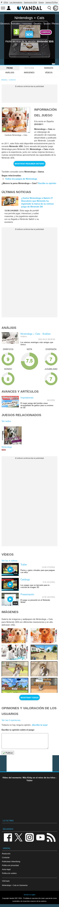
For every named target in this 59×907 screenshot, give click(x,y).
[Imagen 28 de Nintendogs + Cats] (44, 668)
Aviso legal (6, 869)
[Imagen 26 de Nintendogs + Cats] (44, 685)
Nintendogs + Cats (29, 18)
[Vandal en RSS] (51, 837)
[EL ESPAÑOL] (56, 8)
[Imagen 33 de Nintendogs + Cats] (15, 635)
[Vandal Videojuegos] (29, 7)
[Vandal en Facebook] (7, 837)
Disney (41, 2)
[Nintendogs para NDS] (12, 435)
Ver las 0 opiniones (11, 720)
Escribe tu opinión (47, 183)
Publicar (9, 753)
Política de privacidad (10, 865)
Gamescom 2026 (30, 2)
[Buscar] (49, 8)
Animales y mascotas (21, 23)
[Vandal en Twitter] (18, 837)
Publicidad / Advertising (11, 861)
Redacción (6, 854)
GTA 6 (6, 2)
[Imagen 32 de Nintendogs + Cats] (44, 635)
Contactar (6, 857)
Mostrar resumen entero (29, 164)
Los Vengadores (16, 2)
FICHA (10, 68)
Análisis (9, 72)
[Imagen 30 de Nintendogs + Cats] (44, 652)
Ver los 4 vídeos (9, 560)
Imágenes (29, 72)
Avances (48, 68)
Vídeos (48, 72)
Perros (55, 23)
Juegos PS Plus (51, 2)
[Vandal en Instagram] (29, 837)
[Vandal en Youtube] (40, 837)
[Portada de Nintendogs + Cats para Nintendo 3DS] (16, 120)
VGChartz (6, 881)
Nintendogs (7, 446)
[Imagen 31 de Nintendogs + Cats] (15, 652)
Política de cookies (9, 873)
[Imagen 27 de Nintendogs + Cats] (15, 685)
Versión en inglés (29, 895)
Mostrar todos (30, 697)
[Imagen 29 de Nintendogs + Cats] (15, 668)
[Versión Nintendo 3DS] (29, 34)
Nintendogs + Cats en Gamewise (15, 885)
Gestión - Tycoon (42, 23)
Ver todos (6, 421)
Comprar (45, 32)
